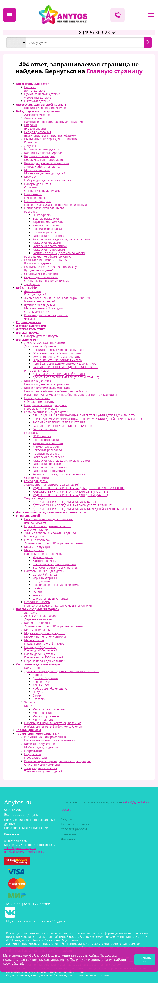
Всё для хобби (26, 288)
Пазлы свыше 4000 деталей (43, 657)
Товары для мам (28, 730)
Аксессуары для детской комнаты (41, 104)
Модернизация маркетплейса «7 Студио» (35, 921)
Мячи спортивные (46, 716)
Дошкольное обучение (40, 346)
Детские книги (27, 339)
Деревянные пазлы (38, 619)
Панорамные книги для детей (45, 405)
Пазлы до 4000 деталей (40, 650)
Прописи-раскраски (47, 232)
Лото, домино (42, 581)
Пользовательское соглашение (26, 828)
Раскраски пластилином (50, 246)
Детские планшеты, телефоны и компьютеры (51, 512)
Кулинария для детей (39, 305)
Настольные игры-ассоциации (54, 564)
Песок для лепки (36, 198)
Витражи (30, 125)
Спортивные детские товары (38, 664)
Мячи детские (34, 550)
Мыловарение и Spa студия (44, 308)
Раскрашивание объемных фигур (48, 256)
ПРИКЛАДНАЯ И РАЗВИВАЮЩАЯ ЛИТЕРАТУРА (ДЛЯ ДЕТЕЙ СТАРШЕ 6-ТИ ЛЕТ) (87, 419)
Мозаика (30, 177)
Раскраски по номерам (49, 249)
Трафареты (32, 284)
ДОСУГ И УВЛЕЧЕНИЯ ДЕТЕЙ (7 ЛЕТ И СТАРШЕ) (66, 377)
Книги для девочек (37, 381)
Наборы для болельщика (50, 688)
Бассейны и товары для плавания (48, 519)
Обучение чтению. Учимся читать (57, 360)
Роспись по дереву (37, 263)
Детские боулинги (45, 678)
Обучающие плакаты (39, 402)
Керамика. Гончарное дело (43, 160)
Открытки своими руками (42, 191)
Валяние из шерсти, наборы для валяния (53, 122)
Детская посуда (27, 332)
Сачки (37, 695)
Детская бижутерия (31, 326)
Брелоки (30, 87)
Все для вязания (36, 128)
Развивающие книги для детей (46, 412)
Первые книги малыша (40, 409)
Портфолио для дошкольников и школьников (64, 363)
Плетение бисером (37, 201)
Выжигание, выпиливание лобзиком (50, 135)
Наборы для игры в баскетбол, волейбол (52, 723)
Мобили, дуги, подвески (41, 747)
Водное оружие (35, 523)
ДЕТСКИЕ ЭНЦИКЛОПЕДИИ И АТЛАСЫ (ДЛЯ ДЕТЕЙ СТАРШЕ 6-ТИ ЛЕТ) (82, 509)
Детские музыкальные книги (44, 343)
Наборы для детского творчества (47, 180)
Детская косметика (30, 329)
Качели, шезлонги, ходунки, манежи (49, 740)
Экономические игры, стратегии (56, 567)
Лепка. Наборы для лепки (42, 167)
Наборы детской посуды (41, 336)
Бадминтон (32, 668)
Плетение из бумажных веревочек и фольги (55, 205)
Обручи (38, 692)
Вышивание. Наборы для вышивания (51, 139)
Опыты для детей (36, 312)
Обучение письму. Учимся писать (57, 353)
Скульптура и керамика (41, 277)
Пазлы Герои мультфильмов (44, 644)
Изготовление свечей (39, 301)
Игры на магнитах (37, 540)
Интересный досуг (37, 370)
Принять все (144, 959)
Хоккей (37, 595)
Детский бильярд (45, 574)
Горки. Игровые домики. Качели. (47, 526)
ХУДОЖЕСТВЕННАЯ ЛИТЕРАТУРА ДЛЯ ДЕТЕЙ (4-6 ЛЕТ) (70, 495)
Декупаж (30, 146)
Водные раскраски (46, 218)
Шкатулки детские (37, 101)
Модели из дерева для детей (44, 173)
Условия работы (74, 829)
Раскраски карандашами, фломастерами (61, 239)
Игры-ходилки (43, 557)
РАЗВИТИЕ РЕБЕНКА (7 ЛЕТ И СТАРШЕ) (59, 422)
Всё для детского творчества (38, 111)
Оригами (30, 187)
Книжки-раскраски (46, 225)
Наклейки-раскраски (47, 229)
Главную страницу (115, 71)
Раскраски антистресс (48, 236)
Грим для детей (35, 294)
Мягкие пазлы (34, 640)
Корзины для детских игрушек (45, 108)
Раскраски (31, 211)
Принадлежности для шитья (44, 208)
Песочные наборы (37, 602)
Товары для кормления (40, 768)
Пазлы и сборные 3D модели (37, 609)
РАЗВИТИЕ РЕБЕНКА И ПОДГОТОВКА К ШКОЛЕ (65, 367)
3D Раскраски (42, 215)
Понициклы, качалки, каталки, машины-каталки (58, 605)
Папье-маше (33, 194)
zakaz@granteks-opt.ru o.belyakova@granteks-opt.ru (24, 850)
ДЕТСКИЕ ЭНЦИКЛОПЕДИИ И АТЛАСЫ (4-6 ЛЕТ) (66, 502)
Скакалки (39, 699)
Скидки (66, 819)
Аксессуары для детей (32, 84)
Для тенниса (41, 682)
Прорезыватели (35, 758)
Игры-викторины (45, 578)
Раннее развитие (45, 429)
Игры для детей (28, 516)
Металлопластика (37, 170)
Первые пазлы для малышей (44, 661)
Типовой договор (75, 824)
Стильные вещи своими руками (47, 281)
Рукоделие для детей (39, 270)
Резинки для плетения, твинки (46, 260)
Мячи (28, 706)
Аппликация (33, 118)
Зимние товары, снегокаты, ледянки (50, 533)
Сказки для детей (36, 478)
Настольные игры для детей (44, 571)
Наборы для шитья (37, 184)
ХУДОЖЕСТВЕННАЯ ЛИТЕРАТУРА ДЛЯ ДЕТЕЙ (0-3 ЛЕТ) (70, 491)
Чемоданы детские (37, 97)
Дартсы (38, 675)
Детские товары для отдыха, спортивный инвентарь (61, 671)
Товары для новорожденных (37, 733)
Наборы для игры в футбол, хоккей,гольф (53, 726)
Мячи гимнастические (49, 709)
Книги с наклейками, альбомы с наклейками (55, 391)
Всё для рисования (37, 132)
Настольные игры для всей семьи (56, 585)
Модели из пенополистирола (45, 637)
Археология (32, 291)
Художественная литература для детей (52, 484)
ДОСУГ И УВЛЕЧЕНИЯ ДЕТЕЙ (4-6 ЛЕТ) (59, 374)
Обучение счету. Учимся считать (56, 357)
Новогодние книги (37, 398)
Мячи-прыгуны (43, 719)
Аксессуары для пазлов (40, 616)
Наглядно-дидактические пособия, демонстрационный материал (70, 395)
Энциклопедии (34, 498)
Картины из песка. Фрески (43, 153)
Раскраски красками (47, 242)
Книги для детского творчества (46, 163)
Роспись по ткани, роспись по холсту (59, 253)
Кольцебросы (42, 685)
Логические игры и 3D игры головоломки (53, 543)
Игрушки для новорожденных (45, 737)
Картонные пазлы (37, 623)
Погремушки (33, 751)
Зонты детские (34, 90)
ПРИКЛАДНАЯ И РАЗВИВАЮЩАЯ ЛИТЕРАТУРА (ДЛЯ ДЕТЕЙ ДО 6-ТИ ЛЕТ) (84, 415)
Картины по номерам (39, 156)
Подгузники (32, 754)
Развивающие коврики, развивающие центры (57, 761)
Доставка (68, 839)
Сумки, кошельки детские (42, 94)
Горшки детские (28, 322)
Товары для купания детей (43, 771)
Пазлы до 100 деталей (40, 647)
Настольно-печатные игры (43, 554)
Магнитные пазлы (37, 630)
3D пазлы (31, 612)
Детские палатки (36, 530)
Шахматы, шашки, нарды (50, 598)
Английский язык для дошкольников (58, 350)
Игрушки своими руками (41, 149)
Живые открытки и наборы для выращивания (57, 298)
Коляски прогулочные (40, 744)
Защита (29, 702)
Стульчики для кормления (43, 765)
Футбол (38, 592)
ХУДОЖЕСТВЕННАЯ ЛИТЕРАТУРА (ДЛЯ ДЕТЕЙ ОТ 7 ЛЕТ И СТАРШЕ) (79, 488)
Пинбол (38, 588)
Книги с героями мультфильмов (47, 388)
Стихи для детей (36, 481)
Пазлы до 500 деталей (40, 654)
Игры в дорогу (34, 536)
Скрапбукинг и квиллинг (41, 274)
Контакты (68, 834)
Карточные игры (45, 561)
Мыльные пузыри (37, 547)
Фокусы (29, 319)
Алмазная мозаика (37, 115)
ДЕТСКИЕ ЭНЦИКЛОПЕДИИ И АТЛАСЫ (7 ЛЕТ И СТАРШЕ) (72, 505)
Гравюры (30, 142)
